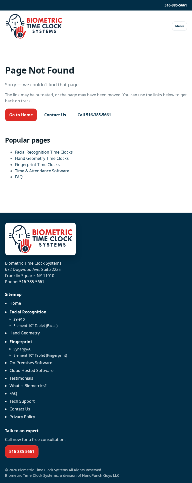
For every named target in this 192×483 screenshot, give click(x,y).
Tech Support (22, 401)
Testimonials (21, 378)
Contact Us (55, 115)
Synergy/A (22, 349)
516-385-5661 (175, 5)
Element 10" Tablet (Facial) (36, 325)
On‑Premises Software (31, 362)
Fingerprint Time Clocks (37, 164)
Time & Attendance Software (42, 171)
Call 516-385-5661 (94, 115)
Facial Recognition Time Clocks (44, 152)
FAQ (19, 177)
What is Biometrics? (28, 385)
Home (15, 303)
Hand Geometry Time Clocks (42, 158)
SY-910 (19, 319)
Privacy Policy (22, 416)
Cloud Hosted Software (32, 370)
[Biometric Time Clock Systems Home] (33, 26)
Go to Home (21, 115)
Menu (179, 26)
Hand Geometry (25, 333)
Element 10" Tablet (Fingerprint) (40, 355)
